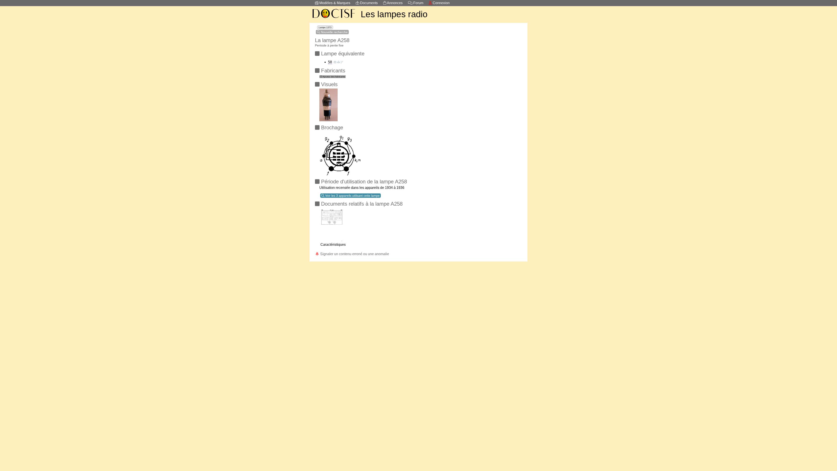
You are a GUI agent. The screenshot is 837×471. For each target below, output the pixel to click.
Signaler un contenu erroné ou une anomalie (354, 254)
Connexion (441, 3)
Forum (417, 3)
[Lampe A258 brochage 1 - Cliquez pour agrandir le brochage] (340, 152)
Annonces (394, 3)
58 (330, 62)
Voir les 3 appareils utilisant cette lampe (352, 195)
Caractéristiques (333, 244)
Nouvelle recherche (334, 32)
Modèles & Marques (334, 3)
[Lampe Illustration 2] (328, 104)
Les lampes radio (394, 14)
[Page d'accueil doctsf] (333, 18)
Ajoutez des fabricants (333, 76)
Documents (368, 3)
